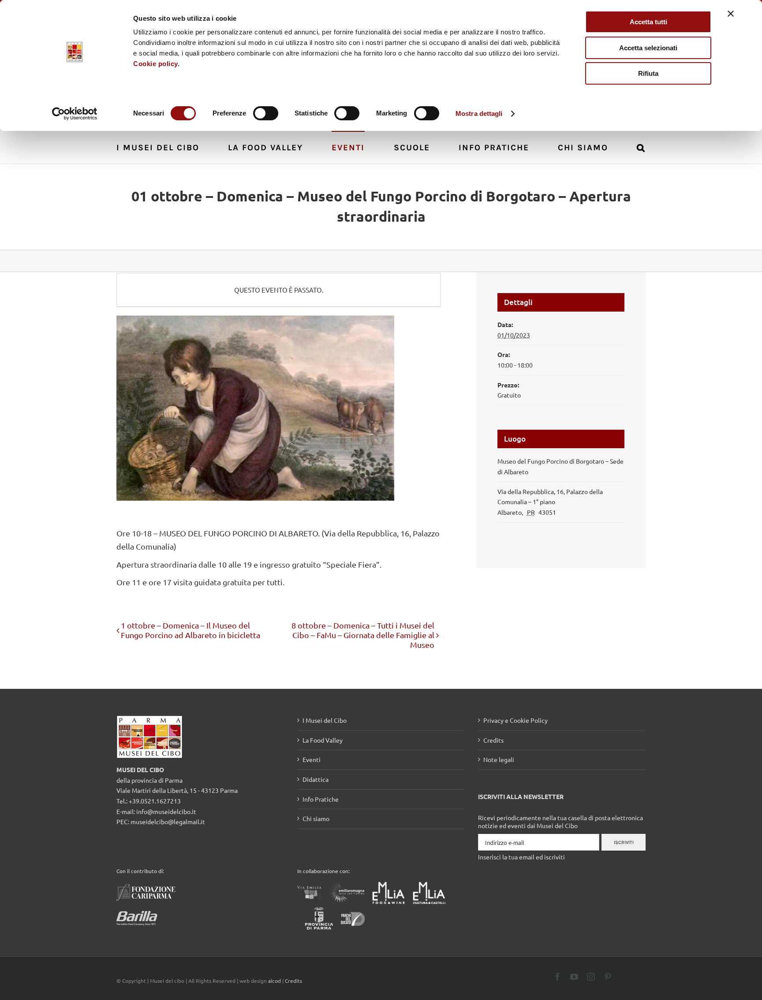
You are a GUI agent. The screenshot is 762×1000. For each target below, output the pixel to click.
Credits (493, 740)
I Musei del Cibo (325, 720)
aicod (274, 980)
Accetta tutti (648, 22)
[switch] (265, 113)
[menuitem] (162, 147)
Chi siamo (316, 818)
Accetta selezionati (648, 48)
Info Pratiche (321, 799)
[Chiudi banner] (731, 14)
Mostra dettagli (479, 113)
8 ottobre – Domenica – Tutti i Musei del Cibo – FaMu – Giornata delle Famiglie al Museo (362, 635)
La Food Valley (323, 740)
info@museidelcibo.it (166, 811)
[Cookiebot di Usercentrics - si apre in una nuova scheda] (74, 113)
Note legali (498, 759)
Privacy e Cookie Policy (515, 720)
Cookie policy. (156, 63)
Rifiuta (648, 73)
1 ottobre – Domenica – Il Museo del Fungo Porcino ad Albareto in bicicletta (190, 630)
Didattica (316, 779)
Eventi (312, 759)
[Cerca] (641, 147)
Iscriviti (624, 842)
